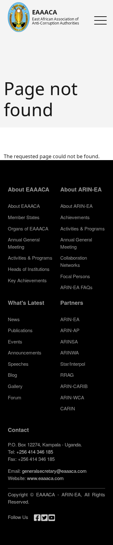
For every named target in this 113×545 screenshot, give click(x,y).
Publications (20, 330)
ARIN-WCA (72, 397)
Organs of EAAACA (28, 228)
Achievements (75, 217)
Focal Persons (75, 276)
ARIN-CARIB (74, 386)
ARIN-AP (69, 330)
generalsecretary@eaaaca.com (54, 470)
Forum (14, 397)
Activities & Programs (30, 257)
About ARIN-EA (76, 205)
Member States (24, 217)
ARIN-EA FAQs (76, 287)
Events (15, 341)
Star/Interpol (72, 363)
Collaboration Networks (73, 261)
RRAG (67, 374)
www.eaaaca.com (45, 478)
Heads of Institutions (29, 269)
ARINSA (69, 341)
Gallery (15, 386)
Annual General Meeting (24, 243)
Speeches (18, 363)
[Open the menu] (99, 20)
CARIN (67, 408)
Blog (12, 374)
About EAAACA (24, 205)
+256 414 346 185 (34, 451)
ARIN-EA (69, 319)
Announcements (24, 352)
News (14, 319)
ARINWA (69, 352)
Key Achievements (27, 280)
